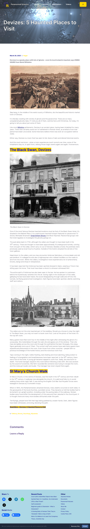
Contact (63, 509)
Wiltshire (20, 127)
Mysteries (34, 413)
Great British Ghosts (38, 236)
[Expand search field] (83, 4)
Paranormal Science (20, 4)
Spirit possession (36, 504)
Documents (64, 499)
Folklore (14, 413)
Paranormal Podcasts (67, 501)
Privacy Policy (65, 511)
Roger (25, 55)
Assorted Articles (65, 496)
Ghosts (20, 413)
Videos (63, 504)
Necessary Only (75, 526)
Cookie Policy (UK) (66, 514)
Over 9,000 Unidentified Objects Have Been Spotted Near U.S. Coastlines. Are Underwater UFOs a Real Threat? (44, 499)
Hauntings (26, 413)
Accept (85, 526)
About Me (63, 506)
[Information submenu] (61, 4)
